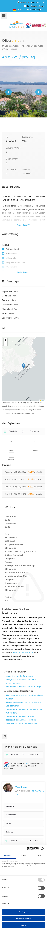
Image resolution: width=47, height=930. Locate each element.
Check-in (13, 431)
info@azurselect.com (35, 6)
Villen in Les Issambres (23, 652)
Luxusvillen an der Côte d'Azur (20, 676)
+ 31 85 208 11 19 (36, 2)
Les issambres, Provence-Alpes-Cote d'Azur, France (22, 47)
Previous (8, 92)
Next (38, 92)
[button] (23, 366)
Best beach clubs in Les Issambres (21, 723)
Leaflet (42, 400)
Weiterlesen (22, 225)
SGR (27, 763)
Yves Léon (21, 787)
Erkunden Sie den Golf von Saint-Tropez (24, 686)
